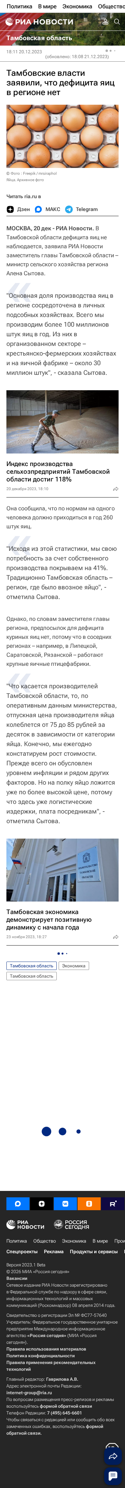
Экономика (74, 965)
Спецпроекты (22, 1252)
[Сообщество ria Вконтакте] (65, 1203)
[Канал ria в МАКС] (17, 1203)
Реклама (53, 1252)
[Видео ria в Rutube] (112, 1203)
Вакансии (16, 1278)
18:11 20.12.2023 (24, 51)
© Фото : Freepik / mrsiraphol (31, 173)
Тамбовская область (31, 965)
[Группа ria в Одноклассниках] (89, 1203)
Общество (44, 1241)
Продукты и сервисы (94, 1252)
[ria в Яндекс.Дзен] (41, 1203)
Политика (16, 1241)
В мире (100, 1241)
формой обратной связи (66, 1406)
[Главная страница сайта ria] (38, 22)
